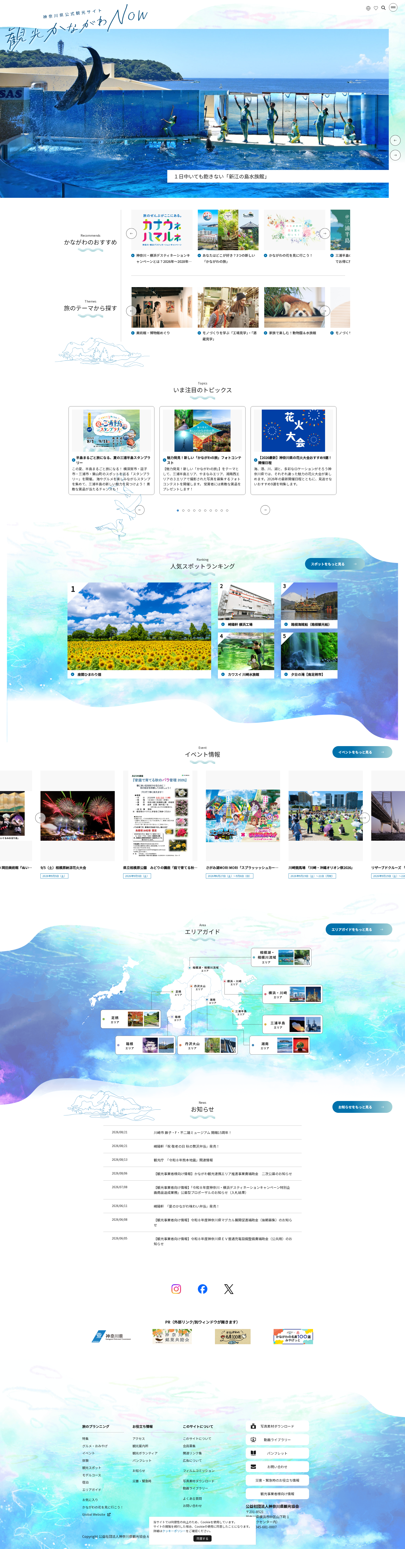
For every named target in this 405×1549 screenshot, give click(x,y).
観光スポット (91, 1467)
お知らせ (138, 1470)
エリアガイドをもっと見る (352, 929)
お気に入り (90, 1499)
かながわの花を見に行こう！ (102, 1507)
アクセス (138, 1438)
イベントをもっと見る (355, 752)
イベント (88, 1453)
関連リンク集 (192, 1453)
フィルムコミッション (199, 1470)
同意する (202, 1538)
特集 (85, 1438)
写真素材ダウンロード (199, 1481)
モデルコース (91, 1475)
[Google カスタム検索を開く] (383, 8)
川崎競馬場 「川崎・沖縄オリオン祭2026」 (321, 867)
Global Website (93, 1514)
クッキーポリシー (174, 1531)
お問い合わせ (192, 1505)
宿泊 (85, 1482)
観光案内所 (140, 1446)
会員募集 (189, 1446)
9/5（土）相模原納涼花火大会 (63, 867)
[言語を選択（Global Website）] (368, 8)
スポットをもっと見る (328, 563)
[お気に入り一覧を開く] (376, 8)
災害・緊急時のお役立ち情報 (277, 1480)
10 (227, 510)
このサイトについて (197, 1438)
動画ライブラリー (195, 1488)
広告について (192, 1460)
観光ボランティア (145, 1453)
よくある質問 (192, 1498)
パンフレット (142, 1460)
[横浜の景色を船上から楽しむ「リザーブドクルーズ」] (194, 196)
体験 (85, 1460)
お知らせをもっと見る (355, 1106)
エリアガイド (91, 1489)
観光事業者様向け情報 (277, 1493)
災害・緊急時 (141, 1481)
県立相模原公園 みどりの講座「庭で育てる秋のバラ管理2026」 (172, 867)
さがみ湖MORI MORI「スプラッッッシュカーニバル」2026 (251, 867)
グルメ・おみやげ (95, 1446)
